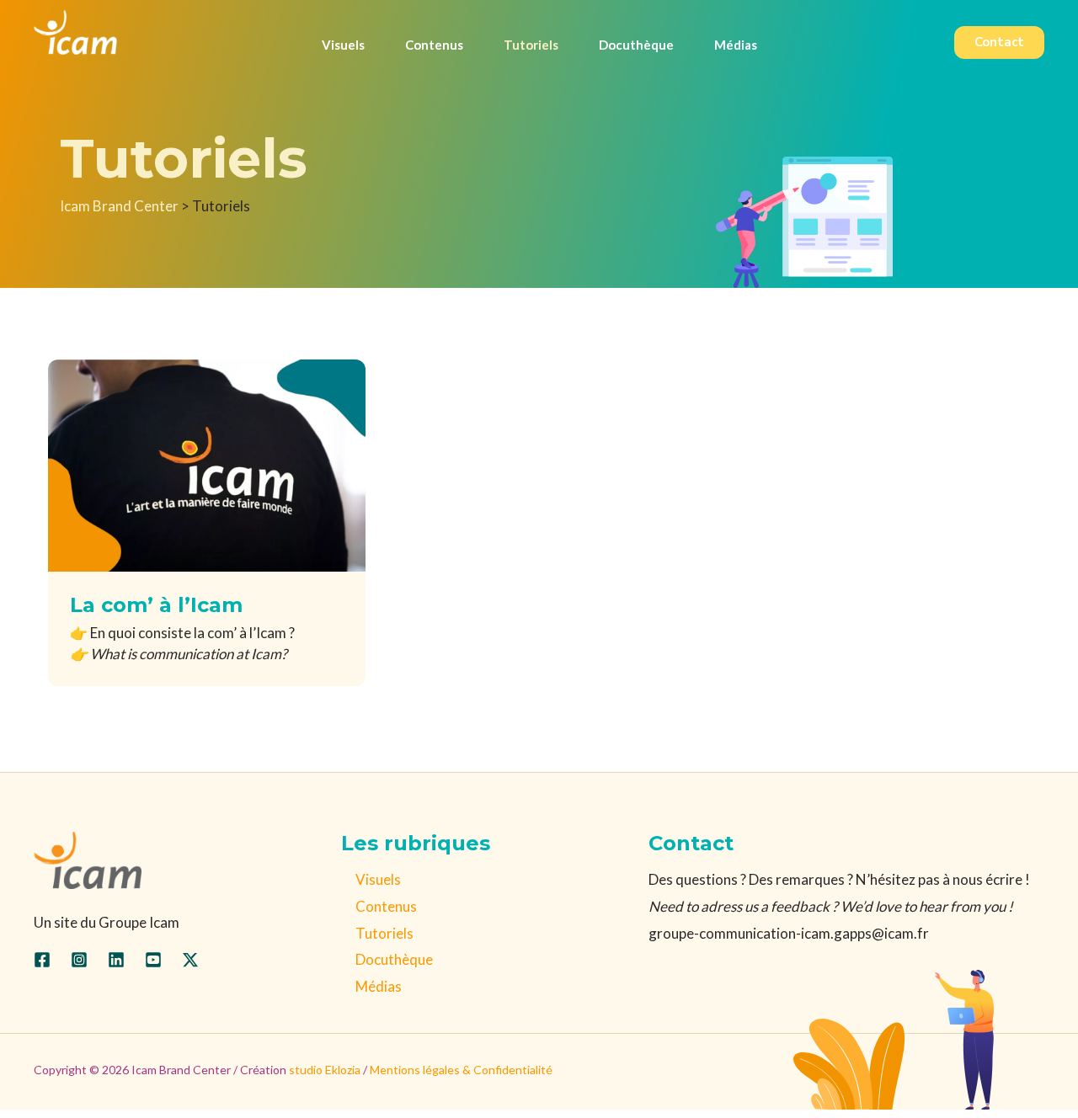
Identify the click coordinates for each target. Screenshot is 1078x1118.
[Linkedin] (116, 959)
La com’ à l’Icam (156, 605)
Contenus (386, 906)
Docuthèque (394, 959)
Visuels (378, 879)
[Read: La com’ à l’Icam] (207, 463)
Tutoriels (384, 933)
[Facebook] (42, 959)
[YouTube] (153, 959)
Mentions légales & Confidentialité (461, 1069)
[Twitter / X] (190, 959)
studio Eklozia (324, 1069)
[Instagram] (79, 959)
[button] (999, 42)
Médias (378, 986)
